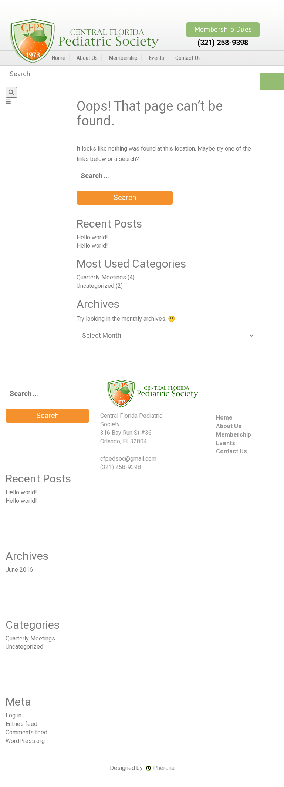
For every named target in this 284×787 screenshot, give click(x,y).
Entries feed (21, 723)
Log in (13, 715)
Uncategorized (95, 285)
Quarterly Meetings (101, 277)
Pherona (164, 767)
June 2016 (19, 569)
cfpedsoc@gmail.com (128, 458)
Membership (123, 57)
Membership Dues (223, 29)
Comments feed (26, 732)
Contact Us (188, 57)
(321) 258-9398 (222, 42)
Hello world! (92, 237)
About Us (87, 57)
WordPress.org (25, 740)
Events (156, 57)
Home (58, 57)
